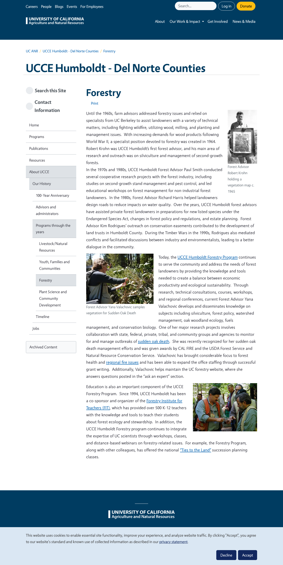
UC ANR (32, 51)
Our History (42, 183)
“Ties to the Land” (195, 449)
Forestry (45, 280)
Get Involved (218, 21)
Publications (38, 148)
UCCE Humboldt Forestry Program (208, 257)
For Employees (91, 6)
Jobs (36, 328)
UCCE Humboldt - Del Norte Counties (71, 51)
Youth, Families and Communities (54, 265)
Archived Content (43, 346)
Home (34, 124)
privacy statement (173, 541)
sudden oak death (153, 341)
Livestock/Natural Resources (53, 247)
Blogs (59, 6)
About (160, 21)
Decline (226, 555)
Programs (36, 136)
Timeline (42, 316)
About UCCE (39, 171)
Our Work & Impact (185, 21)
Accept (247, 555)
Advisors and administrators (47, 210)
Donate (246, 6)
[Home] (55, 21)
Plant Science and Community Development (53, 298)
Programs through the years (53, 228)
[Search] (213, 6)
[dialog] (141, 546)
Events (72, 6)
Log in (226, 6)
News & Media (244, 21)
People (46, 6)
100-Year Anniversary (52, 195)
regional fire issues (122, 362)
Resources (37, 160)
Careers (32, 6)
